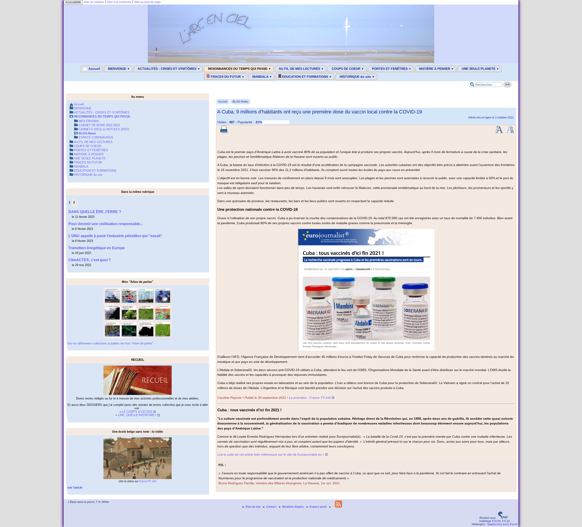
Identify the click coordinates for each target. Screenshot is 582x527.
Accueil (94, 68)
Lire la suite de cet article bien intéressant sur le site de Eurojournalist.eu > (270, 454)
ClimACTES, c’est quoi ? (89, 260)
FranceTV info (147, 481)
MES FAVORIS (89, 121)
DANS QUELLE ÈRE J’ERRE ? (94, 212)
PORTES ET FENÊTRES (391, 68)
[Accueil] (291, 61)
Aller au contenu (94, 2)
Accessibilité (73, 2)
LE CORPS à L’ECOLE (137, 411)
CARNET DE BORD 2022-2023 (99, 125)
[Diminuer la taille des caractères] (510, 132)
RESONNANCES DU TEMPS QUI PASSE (239, 68)
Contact (271, 506)
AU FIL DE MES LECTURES (301, 68)
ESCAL (496, 521)
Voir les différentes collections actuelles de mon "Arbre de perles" (110, 343)
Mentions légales (293, 506)
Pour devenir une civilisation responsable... (105, 224)
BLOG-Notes (240, 101)
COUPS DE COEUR (347, 68)
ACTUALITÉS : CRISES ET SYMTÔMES (168, 68)
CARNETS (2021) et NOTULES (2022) (104, 129)
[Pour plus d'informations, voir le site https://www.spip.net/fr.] (502, 517)
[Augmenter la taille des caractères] (499, 132)
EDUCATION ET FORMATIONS (306, 76)
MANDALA (261, 76)
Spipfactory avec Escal (502, 524)
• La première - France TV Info (309, 397)
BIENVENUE (118, 68)
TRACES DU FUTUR (227, 76)
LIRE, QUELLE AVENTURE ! (137, 415)
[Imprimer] (224, 132)
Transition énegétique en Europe (96, 248)
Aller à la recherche (119, 2)
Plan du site (253, 506)
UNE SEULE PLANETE (480, 68)
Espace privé (318, 506)
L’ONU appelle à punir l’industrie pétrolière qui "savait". (115, 236)
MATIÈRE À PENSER (436, 68)
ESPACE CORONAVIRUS (96, 137)
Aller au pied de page (147, 2)
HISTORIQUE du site (357, 76)
